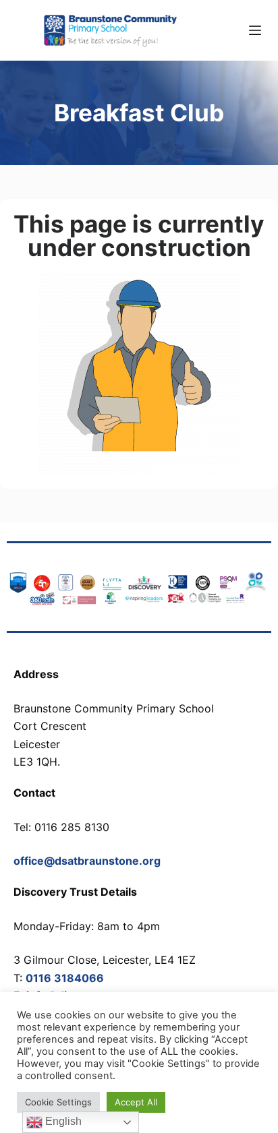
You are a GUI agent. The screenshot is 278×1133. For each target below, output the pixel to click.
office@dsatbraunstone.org (87, 860)
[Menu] (255, 30)
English (62, 1121)
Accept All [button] (136, 1102)
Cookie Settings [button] (58, 1102)
